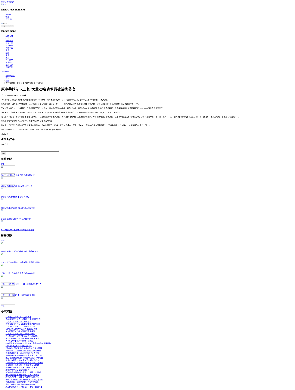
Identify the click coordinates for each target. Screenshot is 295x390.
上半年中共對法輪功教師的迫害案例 (20, 384)
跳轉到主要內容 (7, 2)
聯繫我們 (9, 19)
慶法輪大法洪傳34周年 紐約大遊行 (15, 197)
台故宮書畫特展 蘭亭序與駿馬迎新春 (16, 219)
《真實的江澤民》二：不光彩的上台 (20, 326)
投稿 (7, 17)
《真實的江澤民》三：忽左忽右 (18, 322)
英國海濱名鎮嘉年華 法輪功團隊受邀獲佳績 (23, 351)
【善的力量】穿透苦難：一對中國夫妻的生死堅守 (21, 284)
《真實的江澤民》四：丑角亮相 (18, 317)
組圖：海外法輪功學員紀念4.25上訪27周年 (18, 208)
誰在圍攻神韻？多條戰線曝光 (18, 370)
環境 (7, 50)
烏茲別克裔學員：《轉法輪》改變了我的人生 (24, 387)
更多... (3, 164)
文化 (7, 55)
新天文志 (9, 43)
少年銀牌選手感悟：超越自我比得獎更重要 (23, 319)
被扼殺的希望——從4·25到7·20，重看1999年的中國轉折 (28, 343)
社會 (7, 38)
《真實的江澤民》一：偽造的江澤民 (20, 334)
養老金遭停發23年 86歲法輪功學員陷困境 (22, 338)
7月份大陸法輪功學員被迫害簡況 (19, 346)
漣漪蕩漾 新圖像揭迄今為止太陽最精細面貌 (23, 372)
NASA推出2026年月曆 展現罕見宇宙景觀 (17, 230)
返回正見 (9, 67)
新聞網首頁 (10, 76)
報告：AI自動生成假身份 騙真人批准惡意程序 (24, 380)
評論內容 (4, 144)
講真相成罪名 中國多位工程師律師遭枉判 (22, 377)
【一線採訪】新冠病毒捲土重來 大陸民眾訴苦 (24, 363)
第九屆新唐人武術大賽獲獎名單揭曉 (20, 331)
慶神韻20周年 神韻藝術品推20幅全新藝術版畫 (19, 251)
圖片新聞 (9, 62)
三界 (3, 306)
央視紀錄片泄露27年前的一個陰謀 (19, 341)
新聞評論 (9, 41)
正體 (3, 71)
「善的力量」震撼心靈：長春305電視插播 (18, 295)
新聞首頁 (9, 36)
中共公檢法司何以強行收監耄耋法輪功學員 (23, 324)
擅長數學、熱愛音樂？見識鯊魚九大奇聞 (22, 365)
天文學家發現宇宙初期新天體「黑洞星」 (22, 336)
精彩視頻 (9, 65)
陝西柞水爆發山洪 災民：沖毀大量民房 (21, 367)
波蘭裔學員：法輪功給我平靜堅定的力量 (22, 382)
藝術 (7, 53)
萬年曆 (8, 15)
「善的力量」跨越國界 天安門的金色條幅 (18, 273)
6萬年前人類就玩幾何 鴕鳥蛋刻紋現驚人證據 (24, 348)
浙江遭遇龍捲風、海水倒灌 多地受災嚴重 (22, 353)
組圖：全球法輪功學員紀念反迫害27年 (16, 186)
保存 (3, 153)
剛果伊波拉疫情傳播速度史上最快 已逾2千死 (24, 355)
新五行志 (9, 45)
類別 (7, 78)
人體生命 (9, 48)
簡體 (7, 71)
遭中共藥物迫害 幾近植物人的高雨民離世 (22, 375)
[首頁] (3, 4)
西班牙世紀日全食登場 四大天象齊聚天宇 (18, 175)
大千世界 (9, 60)
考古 (7, 58)
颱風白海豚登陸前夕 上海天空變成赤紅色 (22, 360)
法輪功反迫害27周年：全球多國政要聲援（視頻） (21, 262)
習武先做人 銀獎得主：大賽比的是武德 (21, 329)
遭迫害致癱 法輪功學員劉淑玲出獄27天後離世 (24, 358)
